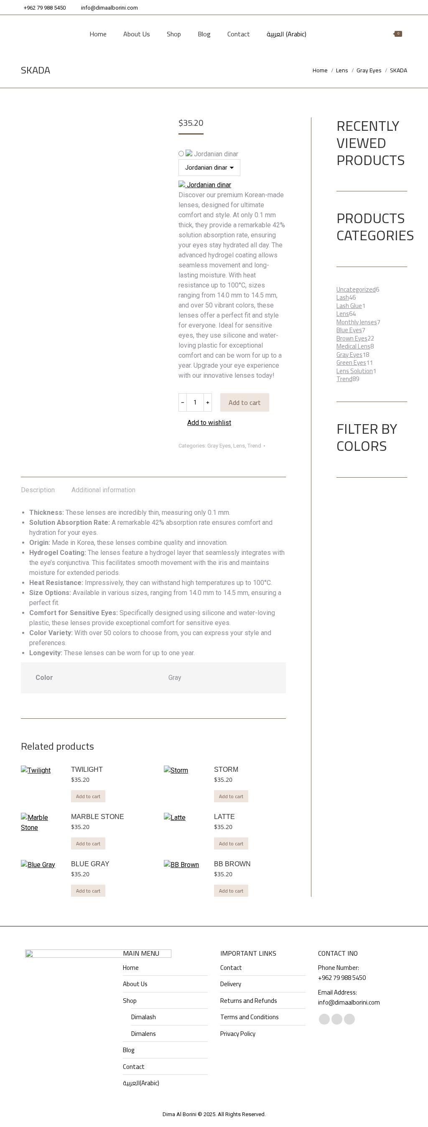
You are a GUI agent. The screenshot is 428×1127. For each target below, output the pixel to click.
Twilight (87, 769)
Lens (239, 446)
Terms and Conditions (249, 1017)
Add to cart (245, 402)
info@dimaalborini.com (109, 8)
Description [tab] (38, 490)
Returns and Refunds (248, 1001)
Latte (224, 816)
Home (131, 968)
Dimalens (143, 1034)
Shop (130, 1001)
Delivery (230, 984)
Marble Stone (97, 816)
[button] (204, 423)
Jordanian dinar (215, 154)
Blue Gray (90, 864)
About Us (135, 984)
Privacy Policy (237, 1034)
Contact (134, 1067)
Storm (226, 769)
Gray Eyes (219, 446)
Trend (254, 446)
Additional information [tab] (103, 490)
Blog (129, 1050)
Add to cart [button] (88, 796)
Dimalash (143, 1017)
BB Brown (232, 864)
